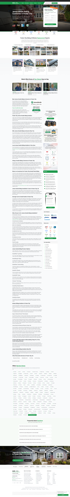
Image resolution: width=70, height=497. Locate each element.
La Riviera (15, 388)
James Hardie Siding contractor (22, 185)
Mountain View (53, 392)
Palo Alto (39, 396)
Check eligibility (50, 207)
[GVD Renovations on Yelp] (19, 482)
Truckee (35, 411)
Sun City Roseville (45, 409)
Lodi (51, 388)
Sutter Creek (15, 411)
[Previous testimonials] (10, 87)
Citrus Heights (32, 377)
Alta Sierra (29, 371)
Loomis (56, 388)
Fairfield (28, 492)
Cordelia (15, 379)
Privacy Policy (34, 489)
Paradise (44, 396)
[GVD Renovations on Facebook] (13, 482)
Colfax (47, 377)
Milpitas (37, 392)
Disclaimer (43, 489)
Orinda (30, 396)
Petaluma (54, 479)
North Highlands (46, 394)
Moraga (42, 392)
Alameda (15, 371)
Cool (56, 377)
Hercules (26, 386)
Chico (26, 377)
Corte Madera (20, 379)
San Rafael (15, 405)
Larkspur (37, 388)
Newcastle (35, 394)
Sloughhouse (33, 407)
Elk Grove (48, 475)
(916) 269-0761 (28, 460)
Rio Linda (20, 401)
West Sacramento (36, 494)
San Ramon (20, 405)
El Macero (46, 381)
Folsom (53, 475)
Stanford (20, 409)
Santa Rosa (37, 405)
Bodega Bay (21, 375)
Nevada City (29, 394)
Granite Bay (37, 492)
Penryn (55, 396)
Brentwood (26, 375)
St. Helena (15, 409)
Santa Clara (26, 405)
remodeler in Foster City (15, 149)
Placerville (21, 494)
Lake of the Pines (26, 388)
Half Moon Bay (16, 386)
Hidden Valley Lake (32, 386)
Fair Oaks (27, 492)
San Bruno (27, 403)
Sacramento (54, 483)
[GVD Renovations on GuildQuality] (17, 482)
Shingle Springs (27, 407)
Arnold (32, 373)
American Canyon (35, 371)
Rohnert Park (40, 401)
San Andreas (15, 403)
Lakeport (32, 388)
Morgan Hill (46, 392)
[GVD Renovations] (15, 3)
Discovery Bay (16, 381)
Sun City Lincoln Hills (37, 409)
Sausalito (48, 405)
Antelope (48, 371)
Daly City (36, 379)
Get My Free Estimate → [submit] (50, 24)
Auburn (36, 373)
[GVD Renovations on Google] (14, 482)
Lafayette (20, 388)
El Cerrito (35, 381)
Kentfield (52, 386)
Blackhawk (15, 375)
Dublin (25, 381)
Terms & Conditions (38, 489)
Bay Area (41, 373)
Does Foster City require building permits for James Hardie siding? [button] (28, 432)
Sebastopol (15, 407)
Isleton (43, 386)
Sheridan (21, 407)
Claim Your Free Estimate (17, 460)
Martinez (41, 390)
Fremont (33, 492)
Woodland (38, 494)
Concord (52, 377)
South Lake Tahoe (44, 407)
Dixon (21, 381)
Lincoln (42, 388)
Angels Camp (42, 371)
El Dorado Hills (41, 381)
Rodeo (34, 401)
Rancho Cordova (23, 494)
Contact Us (47, 489)
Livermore (47, 388)
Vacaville (45, 411)
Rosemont (45, 401)
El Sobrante (52, 381)
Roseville (50, 401)
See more (50, 167)
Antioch (53, 371)
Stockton (25, 409)
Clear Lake (42, 377)
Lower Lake (25, 390)
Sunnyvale (51, 409)
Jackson (47, 386)
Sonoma (38, 407)
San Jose (38, 403)
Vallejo (50, 411)
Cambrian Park (43, 375)
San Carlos (32, 403)
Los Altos (15, 390)
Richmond (15, 401)
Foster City (31, 492)
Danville (41, 379)
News (27, 489)
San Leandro (43, 403)
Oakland (15, 396)
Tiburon (26, 411)
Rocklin (30, 401)
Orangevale (24, 396)
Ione (38, 386)
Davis (45, 379)
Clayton (37, 377)
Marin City (36, 390)
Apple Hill (15, 373)
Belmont (46, 373)
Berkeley (55, 373)
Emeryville (25, 492)
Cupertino (30, 379)
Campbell (55, 375)
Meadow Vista (16, 392)
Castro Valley (21, 377)
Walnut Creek (49, 483)
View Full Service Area (49, 484)
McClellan (51, 390)
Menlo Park (21, 392)
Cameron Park (50, 375)
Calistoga (37, 375)
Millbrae (32, 392)
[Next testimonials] (59, 87)
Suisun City (30, 409)
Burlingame (32, 375)
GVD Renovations (27, 488)
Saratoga (43, 405)
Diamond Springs (50, 379)
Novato (52, 394)
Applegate (20, 373)
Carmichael (15, 377)
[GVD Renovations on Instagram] (16, 482)
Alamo (20, 371)
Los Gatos (20, 390)
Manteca (31, 390)
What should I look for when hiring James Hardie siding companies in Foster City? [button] (31, 429)
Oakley (20, 396)
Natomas (24, 394)
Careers (30, 489)
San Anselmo (21, 403)
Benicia (51, 373)
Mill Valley (27, 392)
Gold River (35, 492)
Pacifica (34, 396)
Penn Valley (49, 396)
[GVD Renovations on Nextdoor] (20, 482)
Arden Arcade (26, 373)
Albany (24, 371)
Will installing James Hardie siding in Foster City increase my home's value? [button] (30, 439)
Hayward (21, 386)
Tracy (30, 411)
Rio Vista (25, 401)
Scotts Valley (54, 405)
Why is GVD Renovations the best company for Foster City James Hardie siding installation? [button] (32, 442)
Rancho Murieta (26, 494)
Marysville (46, 390)
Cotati (26, 379)
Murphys (15, 394)
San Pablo (55, 403)
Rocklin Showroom (23, 489)
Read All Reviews (50, 238)
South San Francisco (52, 407)
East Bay (30, 381)
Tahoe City (21, 411)
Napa (19, 394)
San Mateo (49, 403)
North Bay (40, 394)
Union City (40, 411)
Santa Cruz (32, 405)
